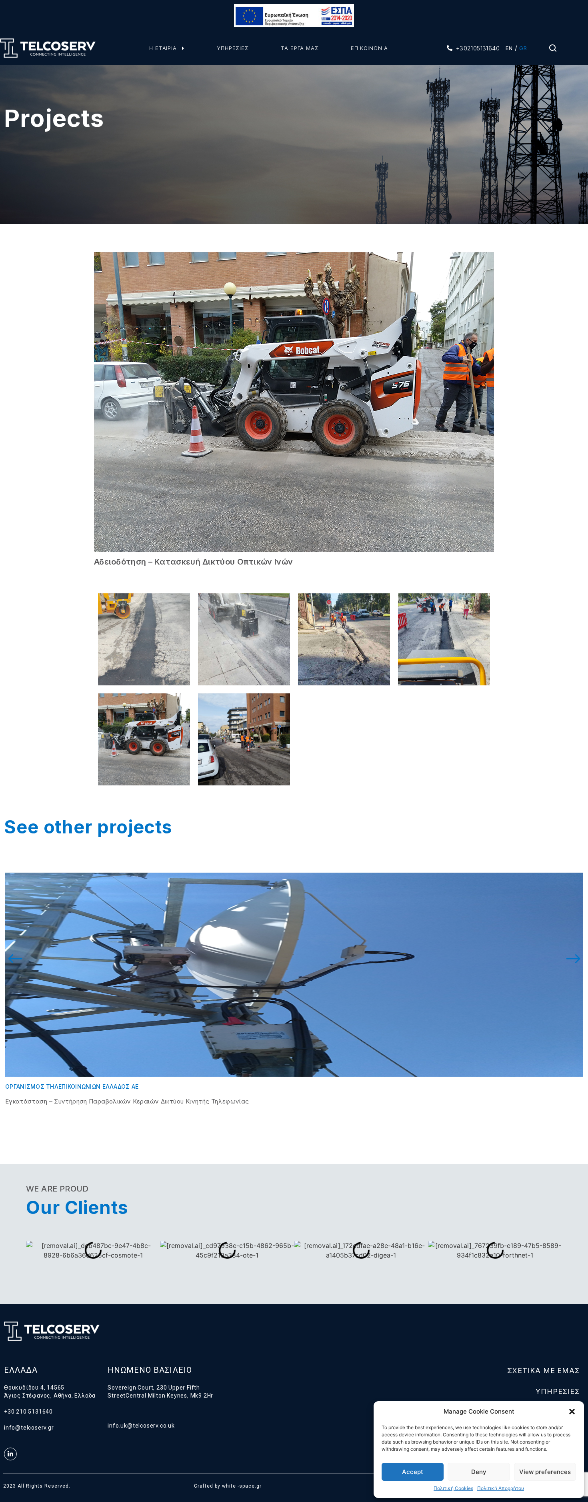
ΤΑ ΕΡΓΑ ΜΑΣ (300, 48)
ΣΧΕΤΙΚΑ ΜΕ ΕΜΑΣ (543, 1370)
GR (523, 48)
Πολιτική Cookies (453, 1488)
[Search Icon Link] (553, 50)
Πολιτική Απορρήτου (500, 1488)
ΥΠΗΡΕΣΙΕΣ (233, 48)
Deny (478, 1472)
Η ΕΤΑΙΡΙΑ (163, 48)
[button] (572, 1412)
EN (509, 48)
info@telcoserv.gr (29, 1427)
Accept (412, 1472)
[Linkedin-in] (10, 1454)
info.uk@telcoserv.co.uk (141, 1425)
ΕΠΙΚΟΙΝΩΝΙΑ (369, 48)
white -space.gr (242, 1486)
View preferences (545, 1472)
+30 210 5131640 (28, 1411)
